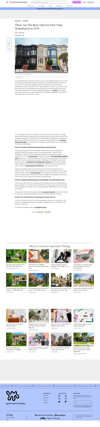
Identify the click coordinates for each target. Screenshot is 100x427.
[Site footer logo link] (24, 397)
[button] (65, 70)
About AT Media (10, 417)
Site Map (45, 402)
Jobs (7, 420)
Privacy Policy (87, 406)
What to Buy (70, 6)
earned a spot (33, 156)
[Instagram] (59, 396)
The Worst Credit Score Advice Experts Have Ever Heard (38, 147)
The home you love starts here (18, 386)
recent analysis (35, 173)
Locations (25, 20)
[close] (99, 421)
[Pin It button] (21, 70)
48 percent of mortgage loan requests (39, 162)
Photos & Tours (30, 6)
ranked (55, 90)
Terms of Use (79, 406)
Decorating (41, 6)
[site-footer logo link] (9, 415)
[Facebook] (59, 399)
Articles (50, 6)
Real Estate (18, 20)
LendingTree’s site (40, 207)
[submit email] (91, 402)
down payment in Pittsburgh (34, 165)
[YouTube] (59, 402)
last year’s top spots (48, 192)
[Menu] (7, 2)
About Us (45, 398)
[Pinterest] (66, 399)
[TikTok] (66, 396)
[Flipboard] (66, 402)
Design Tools (59, 6)
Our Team (45, 395)
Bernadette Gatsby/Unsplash (25, 74)
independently (19, 76)
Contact (45, 400)
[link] (16, 265)
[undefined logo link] (18, 2)
